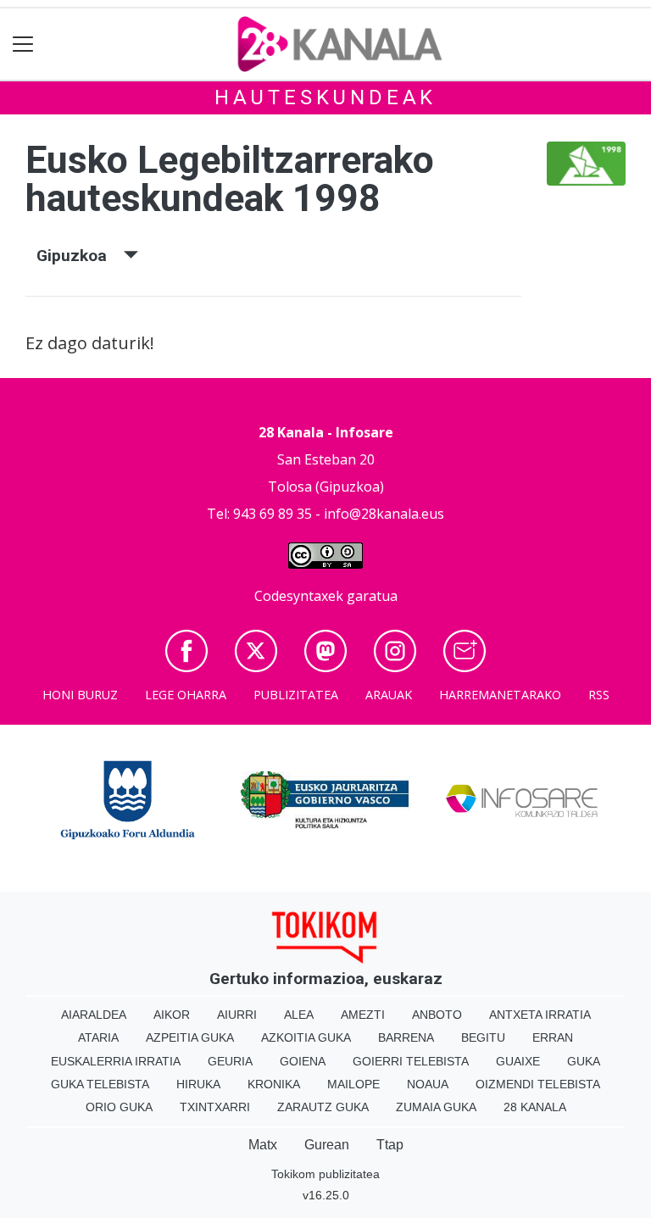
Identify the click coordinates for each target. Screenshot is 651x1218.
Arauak (388, 695)
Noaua (427, 1084)
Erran (552, 1037)
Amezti (363, 1014)
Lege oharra (185, 695)
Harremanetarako (500, 695)
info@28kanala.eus (384, 513)
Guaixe (518, 1061)
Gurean (326, 1144)
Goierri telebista (411, 1061)
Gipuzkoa (80, 255)
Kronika (274, 1084)
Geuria (230, 1061)
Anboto (437, 1014)
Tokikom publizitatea (325, 1174)
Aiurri (237, 1014)
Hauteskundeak (325, 97)
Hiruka (198, 1084)
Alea (299, 1014)
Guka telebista (100, 1084)
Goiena (303, 1061)
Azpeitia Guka (190, 1037)
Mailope (353, 1084)
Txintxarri (215, 1107)
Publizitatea (295, 695)
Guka (583, 1061)
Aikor (171, 1014)
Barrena (406, 1037)
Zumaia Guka (436, 1107)
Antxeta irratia (540, 1014)
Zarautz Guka (323, 1107)
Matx (262, 1144)
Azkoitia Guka (306, 1037)
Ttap (389, 1144)
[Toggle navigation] (23, 44)
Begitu (483, 1037)
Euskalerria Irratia (116, 1061)
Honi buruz (80, 695)
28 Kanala (535, 1107)
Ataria (98, 1037)
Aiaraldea (93, 1014)
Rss (598, 695)
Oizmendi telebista (538, 1084)
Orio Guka (119, 1107)
